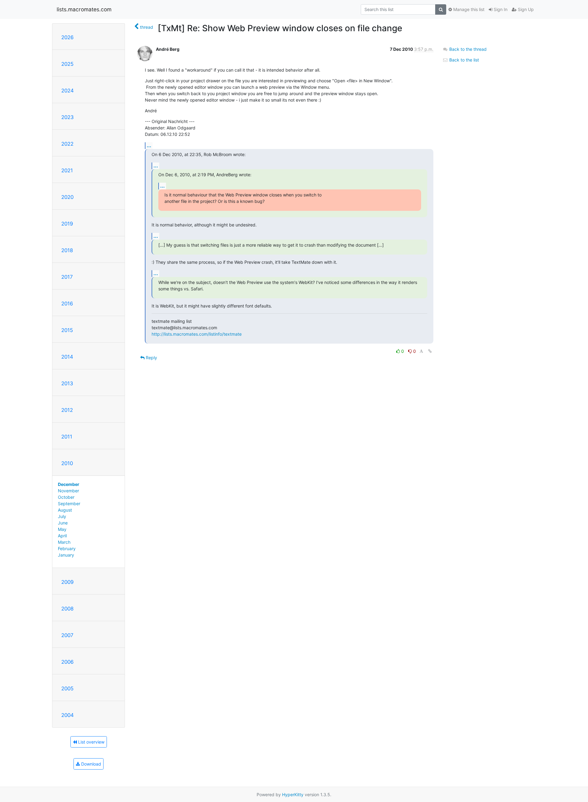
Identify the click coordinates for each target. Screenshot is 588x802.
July (62, 516)
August (65, 510)
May (62, 529)
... (149, 145)
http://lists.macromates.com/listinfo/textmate (197, 334)
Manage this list (468, 9)
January (66, 555)
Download (90, 764)
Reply (151, 357)
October (66, 497)
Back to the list (463, 59)
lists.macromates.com (84, 9)
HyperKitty (292, 794)
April (62, 535)
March (64, 542)
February (67, 548)
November (68, 490)
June (63, 522)
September (69, 503)
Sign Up (525, 9)
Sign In (499, 9)
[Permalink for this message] (430, 351)
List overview (90, 741)
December (68, 484)
